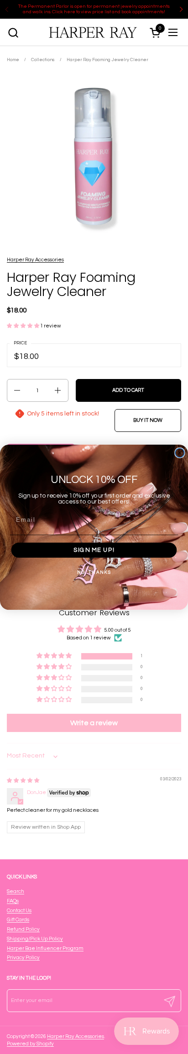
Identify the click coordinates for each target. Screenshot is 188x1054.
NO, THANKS (94, 572)
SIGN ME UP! (94, 550)
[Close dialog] (179, 452)
